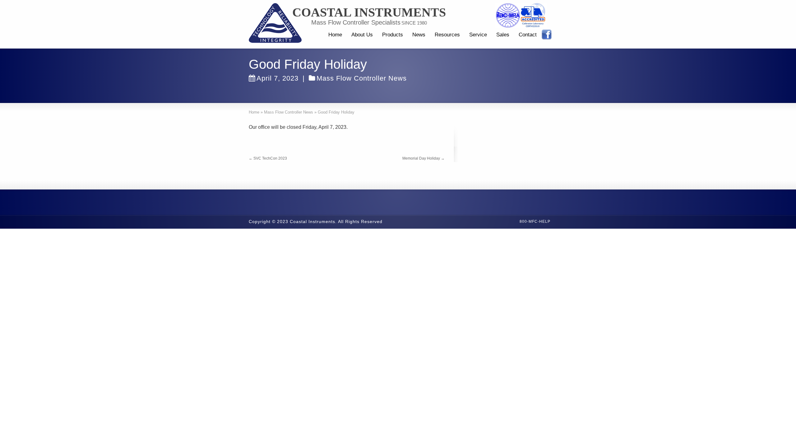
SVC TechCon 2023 (268, 158)
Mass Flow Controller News (362, 78)
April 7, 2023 (277, 78)
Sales (502, 35)
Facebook (546, 34)
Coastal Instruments (369, 12)
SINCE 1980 (414, 23)
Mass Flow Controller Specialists (355, 22)
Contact (528, 35)
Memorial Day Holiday (423, 158)
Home (335, 35)
